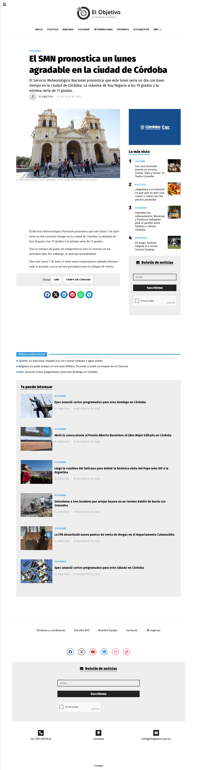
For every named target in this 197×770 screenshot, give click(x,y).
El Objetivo (46, 96)
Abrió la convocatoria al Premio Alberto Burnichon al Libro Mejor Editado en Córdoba (113, 435)
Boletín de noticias (157, 262)
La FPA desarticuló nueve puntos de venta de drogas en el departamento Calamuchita (115, 535)
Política (52, 29)
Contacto (131, 630)
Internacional (103, 29)
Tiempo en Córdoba (78, 279)
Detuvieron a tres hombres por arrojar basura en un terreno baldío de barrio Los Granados (110, 503)
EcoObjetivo (141, 29)
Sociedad (84, 29)
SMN (56, 279)
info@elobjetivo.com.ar (156, 738)
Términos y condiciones (50, 630)
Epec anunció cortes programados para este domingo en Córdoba (58, 372)
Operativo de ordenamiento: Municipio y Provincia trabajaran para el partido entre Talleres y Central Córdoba (150, 221)
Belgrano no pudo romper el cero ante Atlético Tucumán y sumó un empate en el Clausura (73, 366)
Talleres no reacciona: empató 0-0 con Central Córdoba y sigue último (60, 360)
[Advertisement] (74, 204)
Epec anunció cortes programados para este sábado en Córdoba (99, 568)
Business (123, 29)
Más (156, 29)
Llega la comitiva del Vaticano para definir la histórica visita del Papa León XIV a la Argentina (111, 470)
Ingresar (155, 630)
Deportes (141, 238)
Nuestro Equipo (107, 630)
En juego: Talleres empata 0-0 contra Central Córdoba (146, 246)
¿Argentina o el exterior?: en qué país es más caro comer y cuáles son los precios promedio (150, 194)
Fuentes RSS (81, 630)
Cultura (140, 161)
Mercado (68, 29)
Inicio (39, 29)
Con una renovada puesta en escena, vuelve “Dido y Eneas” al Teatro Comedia (149, 171)
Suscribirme (155, 287)
